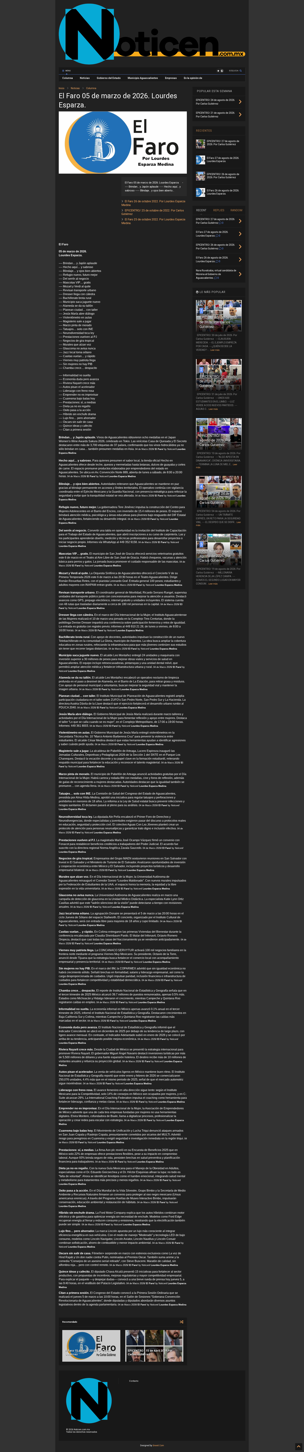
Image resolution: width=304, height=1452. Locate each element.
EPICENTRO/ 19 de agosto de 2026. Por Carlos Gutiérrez (215, 556)
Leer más (215, 350)
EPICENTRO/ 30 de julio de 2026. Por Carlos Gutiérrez (218, 322)
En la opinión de (193, 78)
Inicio (61, 88)
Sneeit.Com (158, 1445)
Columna (67, 78)
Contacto (133, 1381)
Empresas (171, 78)
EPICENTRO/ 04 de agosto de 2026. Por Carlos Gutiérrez (215, 498)
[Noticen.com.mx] (152, 63)
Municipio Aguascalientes (143, 78)
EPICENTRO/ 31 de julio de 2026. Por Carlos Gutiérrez (218, 381)
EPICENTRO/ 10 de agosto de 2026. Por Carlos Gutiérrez (215, 440)
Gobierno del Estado (109, 78)
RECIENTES (204, 130)
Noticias (85, 78)
